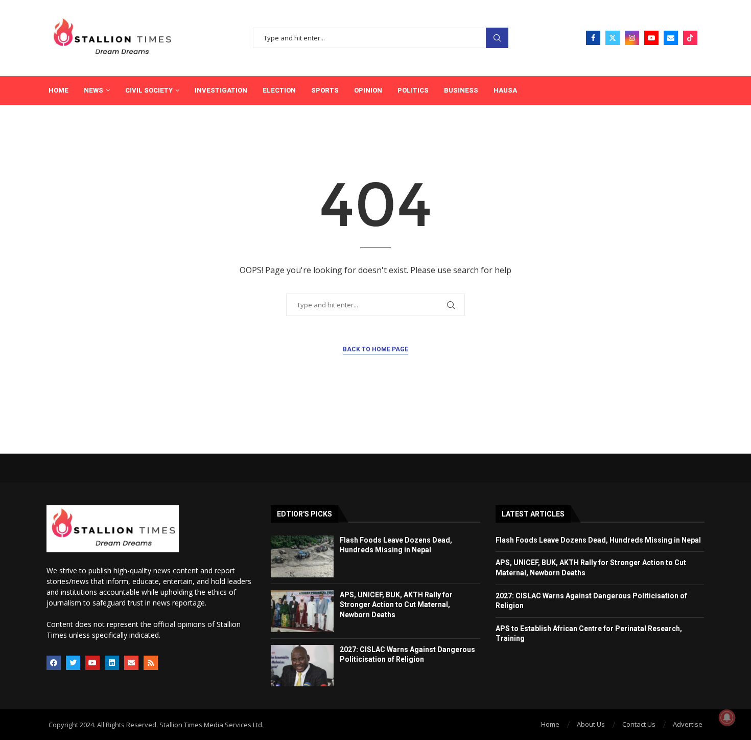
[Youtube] (651, 38)
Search (497, 38)
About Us (591, 724)
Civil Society (149, 90)
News (93, 90)
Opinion (368, 90)
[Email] (671, 38)
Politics (413, 90)
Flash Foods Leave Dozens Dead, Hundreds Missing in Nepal (598, 540)
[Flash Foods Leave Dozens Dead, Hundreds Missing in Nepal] (302, 556)
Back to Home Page (375, 349)
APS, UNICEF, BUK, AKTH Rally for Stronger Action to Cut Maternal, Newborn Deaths (396, 605)
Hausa (505, 90)
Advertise (687, 724)
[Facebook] (593, 38)
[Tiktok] (690, 38)
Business (461, 90)
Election (279, 90)
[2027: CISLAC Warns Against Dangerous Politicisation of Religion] (302, 666)
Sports (325, 90)
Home (58, 90)
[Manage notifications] (727, 717)
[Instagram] (632, 38)
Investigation (221, 90)
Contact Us (638, 724)
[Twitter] (612, 38)
